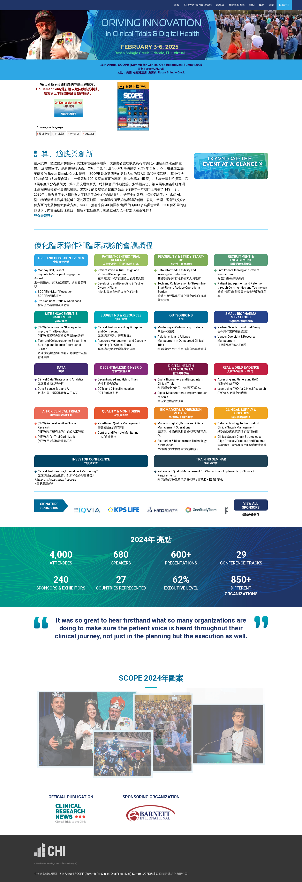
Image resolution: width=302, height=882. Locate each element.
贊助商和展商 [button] (237, 5)
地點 (252, 5)
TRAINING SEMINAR (211, 459)
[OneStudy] (166, 510)
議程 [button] (176, 5)
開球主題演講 (60, 282)
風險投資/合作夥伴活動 (198, 5)
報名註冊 (284, 5)
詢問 (271, 5)
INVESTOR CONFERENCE (91, 459)
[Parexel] (205, 509)
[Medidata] (127, 509)
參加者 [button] (220, 5)
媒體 (261, 5)
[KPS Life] (89, 509)
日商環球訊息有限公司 (173, 873)
